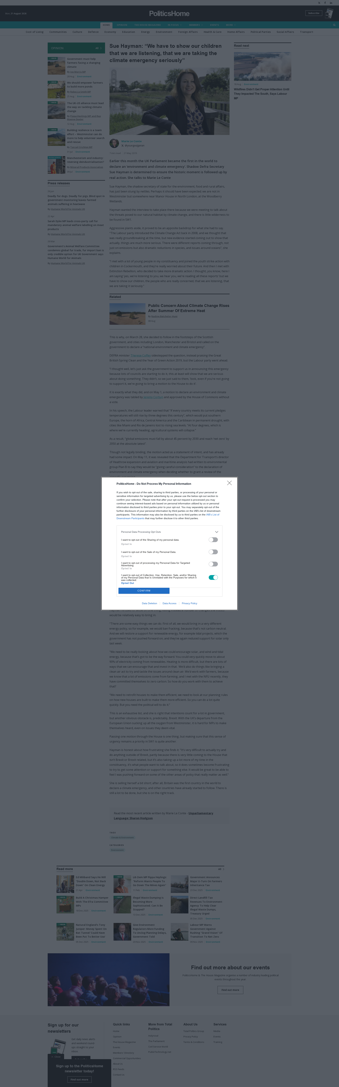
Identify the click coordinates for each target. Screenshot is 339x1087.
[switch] (213, 539)
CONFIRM (144, 590)
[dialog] (169, 543)
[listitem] (169, 532)
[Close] (230, 484)
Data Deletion (149, 603)
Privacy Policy (189, 603)
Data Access (169, 603)
